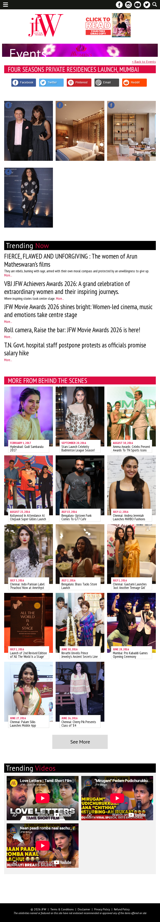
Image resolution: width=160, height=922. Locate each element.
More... (8, 275)
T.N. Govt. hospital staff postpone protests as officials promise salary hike (75, 349)
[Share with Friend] (106, 82)
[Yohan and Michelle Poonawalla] (28, 131)
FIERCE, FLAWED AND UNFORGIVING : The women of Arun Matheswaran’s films (70, 260)
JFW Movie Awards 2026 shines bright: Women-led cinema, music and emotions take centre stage (78, 310)
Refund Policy (122, 909)
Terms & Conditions (62, 909)
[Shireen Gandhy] (28, 198)
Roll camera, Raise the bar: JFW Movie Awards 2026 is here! (72, 329)
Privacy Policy (102, 909)
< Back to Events (144, 61)
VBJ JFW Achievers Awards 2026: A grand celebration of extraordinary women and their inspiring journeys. (67, 287)
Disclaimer (84, 909)
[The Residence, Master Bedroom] (80, 131)
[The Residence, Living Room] (131, 131)
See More (80, 742)
